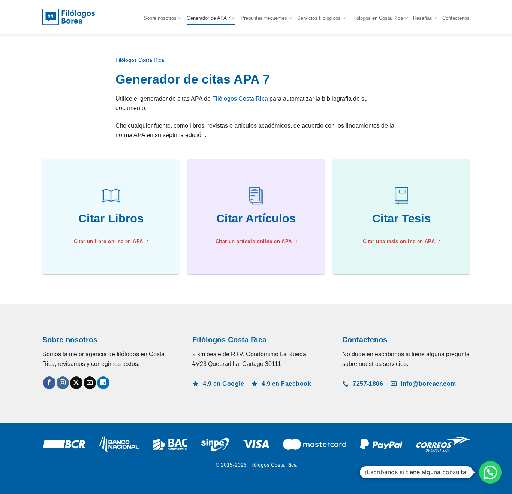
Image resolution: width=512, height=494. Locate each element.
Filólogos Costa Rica (139, 60)
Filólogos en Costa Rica (377, 18)
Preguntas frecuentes (264, 18)
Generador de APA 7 (209, 18)
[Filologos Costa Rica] (68, 17)
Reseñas (422, 18)
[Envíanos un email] (90, 382)
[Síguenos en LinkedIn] (103, 382)
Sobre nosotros (160, 18)
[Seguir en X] (76, 382)
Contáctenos (456, 18)
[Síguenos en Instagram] (63, 382)
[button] (490, 472)
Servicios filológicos (319, 18)
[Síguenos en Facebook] (49, 382)
